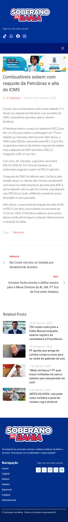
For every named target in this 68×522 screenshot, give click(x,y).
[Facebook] (18, 36)
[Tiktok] (5, 36)
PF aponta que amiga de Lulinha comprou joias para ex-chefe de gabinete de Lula (47, 354)
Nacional (18, 232)
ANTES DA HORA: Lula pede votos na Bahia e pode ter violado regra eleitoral (46, 397)
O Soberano (13, 98)
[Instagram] (24, 36)
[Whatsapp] (11, 36)
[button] (62, 48)
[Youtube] (61, 469)
